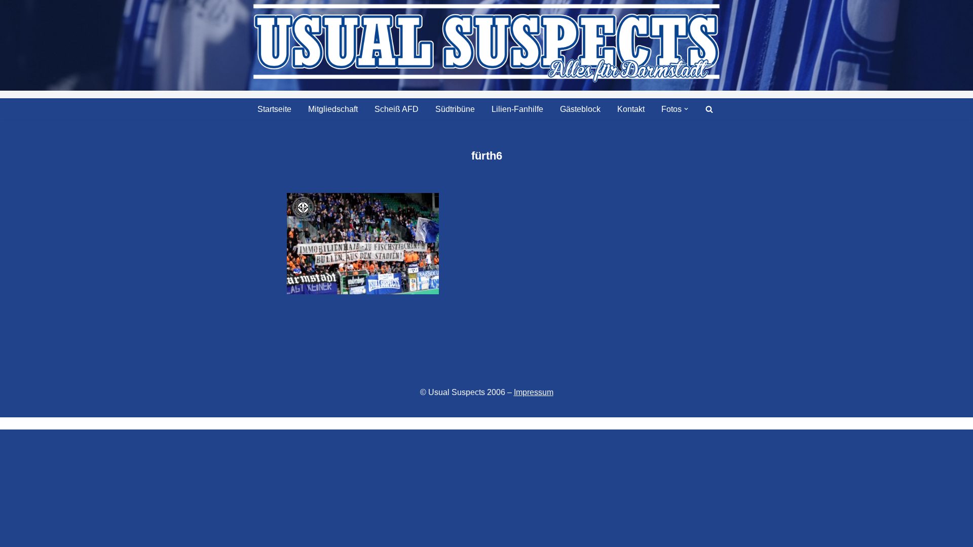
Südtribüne (455, 109)
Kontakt (631, 109)
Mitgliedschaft (333, 109)
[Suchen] (709, 109)
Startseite (274, 109)
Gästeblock (580, 109)
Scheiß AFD (397, 109)
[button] (686, 109)
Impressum (533, 392)
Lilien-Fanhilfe (517, 109)
